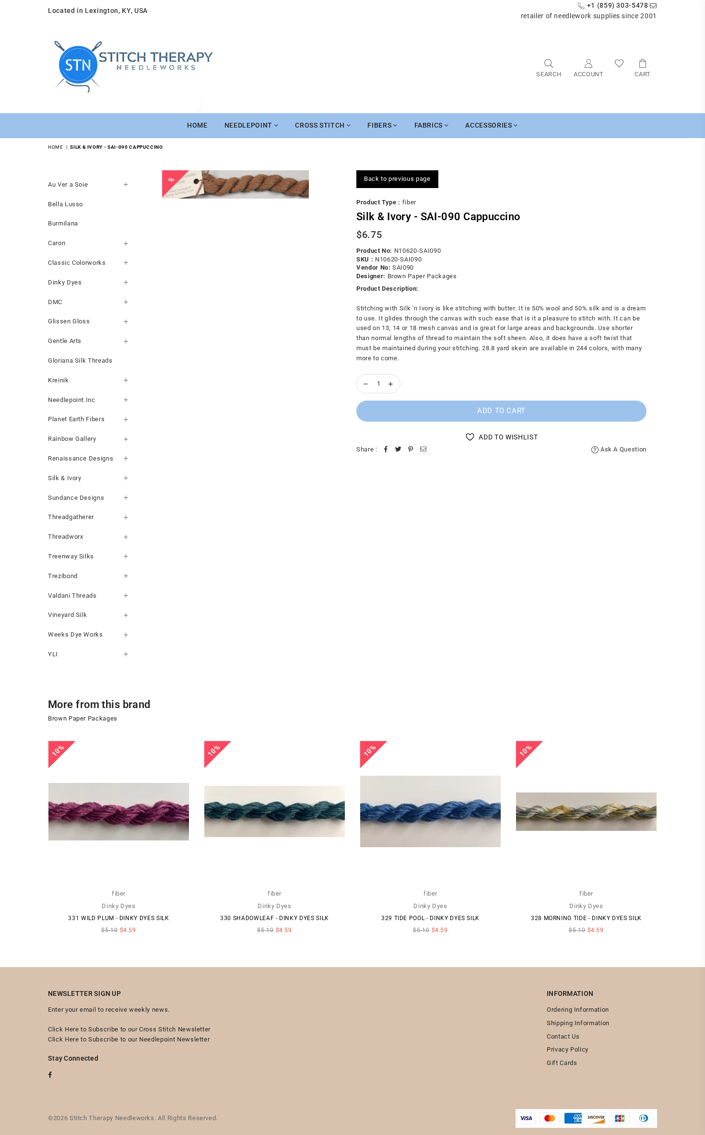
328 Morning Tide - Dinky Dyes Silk (586, 918)
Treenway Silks (71, 556)
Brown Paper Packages (422, 276)
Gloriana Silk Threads (80, 360)
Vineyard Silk (67, 614)
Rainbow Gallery (72, 438)
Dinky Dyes (65, 282)
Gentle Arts (65, 340)
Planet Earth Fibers (76, 419)
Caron (56, 243)
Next (670, 841)
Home (197, 125)
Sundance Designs (76, 497)
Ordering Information (578, 1009)
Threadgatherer (71, 516)
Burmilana (63, 223)
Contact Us (563, 1036)
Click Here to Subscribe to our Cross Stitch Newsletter (129, 1029)
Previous (34, 841)
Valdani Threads (72, 595)
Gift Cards (562, 1062)
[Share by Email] (423, 450)
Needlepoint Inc (71, 399)
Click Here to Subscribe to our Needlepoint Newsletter (129, 1039)
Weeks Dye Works (75, 634)
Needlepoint (249, 125)
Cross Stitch (320, 125)
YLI (53, 654)
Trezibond (63, 575)
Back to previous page (397, 178)
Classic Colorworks (77, 262)
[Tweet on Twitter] (398, 450)
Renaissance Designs (80, 458)
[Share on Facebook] (386, 450)
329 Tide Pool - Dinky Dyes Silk (430, 918)
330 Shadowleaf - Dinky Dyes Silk (274, 918)
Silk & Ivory (65, 478)
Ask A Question (622, 449)
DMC (55, 302)
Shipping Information (578, 1023)
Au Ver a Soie (68, 184)
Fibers (380, 125)
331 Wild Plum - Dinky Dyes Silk (118, 918)
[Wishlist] (619, 67)
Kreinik (58, 380)
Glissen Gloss (69, 321)
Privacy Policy (567, 1049)
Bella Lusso (65, 204)
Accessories (489, 125)
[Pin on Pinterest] (411, 450)
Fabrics (429, 125)
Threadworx (65, 536)
